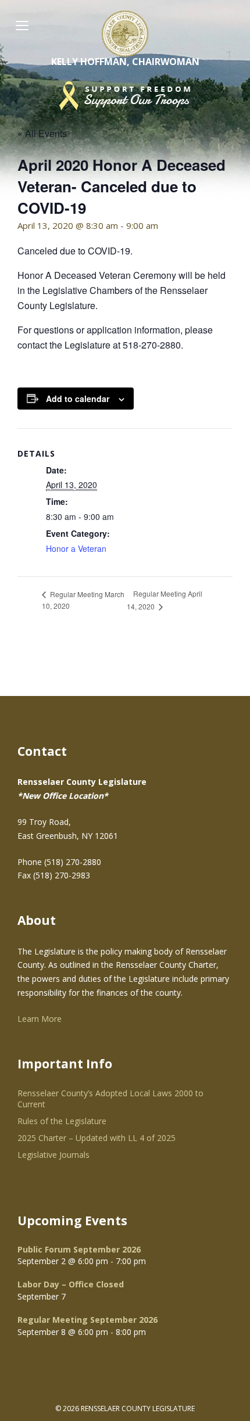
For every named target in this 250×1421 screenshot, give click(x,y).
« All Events (42, 133)
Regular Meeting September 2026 (87, 1319)
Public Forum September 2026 (79, 1249)
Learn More (39, 1018)
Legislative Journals (53, 1154)
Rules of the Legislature (61, 1120)
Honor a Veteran (76, 548)
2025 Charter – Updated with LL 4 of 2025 (96, 1137)
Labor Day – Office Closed (70, 1284)
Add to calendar (77, 398)
